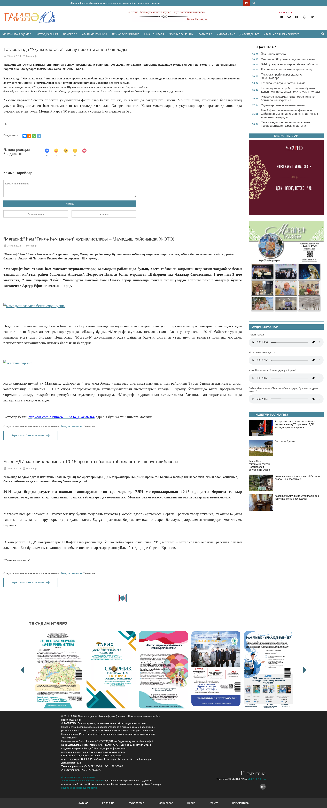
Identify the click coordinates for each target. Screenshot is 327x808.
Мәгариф (31, 56)
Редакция (108, 803)
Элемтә (213, 803)
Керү (290, 12)
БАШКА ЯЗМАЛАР (286, 135)
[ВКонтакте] (24, 136)
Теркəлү (281, 12)
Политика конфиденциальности (79, 787)
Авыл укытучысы (94, 34)
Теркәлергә (103, 214)
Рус (253, 3)
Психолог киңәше (125, 34)
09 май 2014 (14, 56)
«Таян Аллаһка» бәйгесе (281, 34)
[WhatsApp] (34, 136)
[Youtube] (297, 17)
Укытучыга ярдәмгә (17, 34)
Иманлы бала (154, 34)
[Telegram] (312, 17)
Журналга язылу (181, 34)
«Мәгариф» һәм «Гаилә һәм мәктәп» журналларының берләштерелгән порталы (115, 3)
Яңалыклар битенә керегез (28, 435)
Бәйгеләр (70, 34)
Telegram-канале (71, 426)
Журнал (83, 803)
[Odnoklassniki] (304, 17)
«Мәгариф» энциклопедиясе (238, 34)
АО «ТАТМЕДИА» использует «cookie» (82, 780)
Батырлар (205, 34)
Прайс (191, 803)
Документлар (240, 803)
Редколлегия (136, 803)
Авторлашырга (36, 214)
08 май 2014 (14, 245)
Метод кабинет (47, 34)
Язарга (70, 203)
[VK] (281, 17)
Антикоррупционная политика (78, 777)
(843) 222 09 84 (257, 779)
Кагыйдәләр (165, 803)
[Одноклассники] (29, 136)
